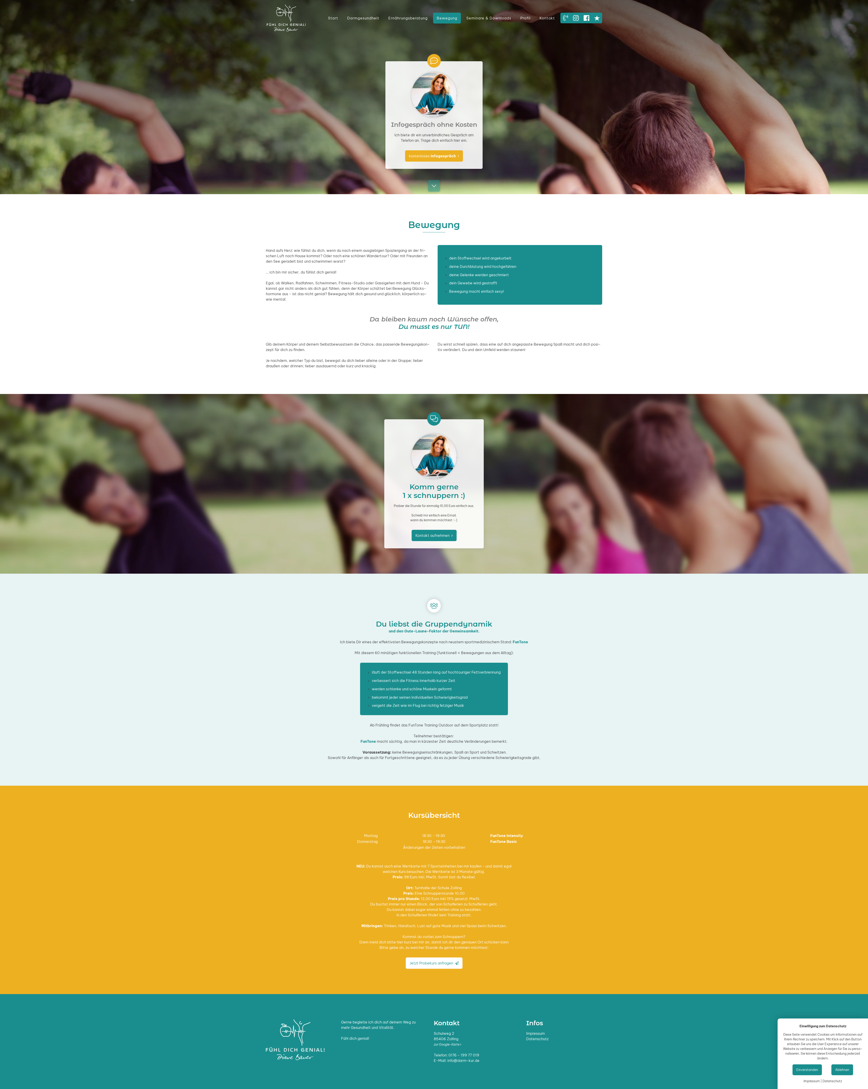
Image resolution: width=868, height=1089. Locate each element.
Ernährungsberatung (408, 18)
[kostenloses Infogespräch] (434, 56)
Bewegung (447, 18)
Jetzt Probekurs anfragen (434, 963)
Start (333, 18)
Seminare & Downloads (488, 18)
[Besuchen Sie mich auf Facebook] (586, 18)
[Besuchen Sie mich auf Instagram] (576, 18)
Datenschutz (537, 1039)
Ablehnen (842, 1070)
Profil (525, 18)
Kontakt (547, 18)
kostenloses (434, 156)
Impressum (535, 1033)
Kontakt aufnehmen (434, 535)
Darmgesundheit (363, 18)
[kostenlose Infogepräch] (565, 18)
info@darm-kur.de (463, 1060)
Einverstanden (807, 1070)
